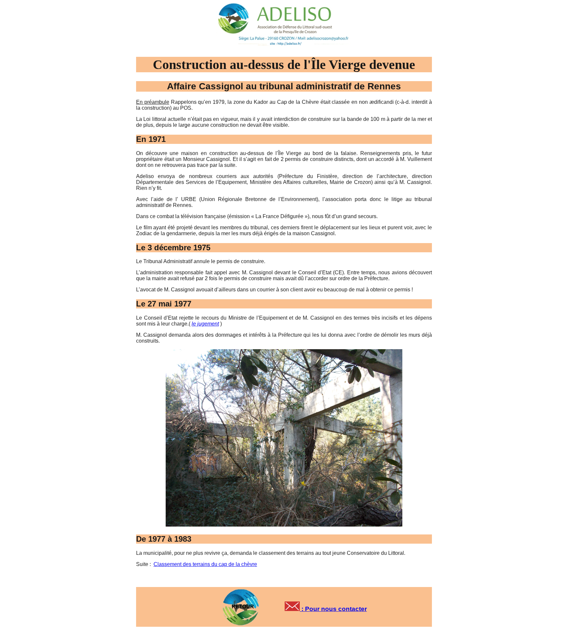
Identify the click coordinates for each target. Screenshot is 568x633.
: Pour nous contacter (333, 608)
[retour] (242, 604)
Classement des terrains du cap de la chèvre (205, 564)
